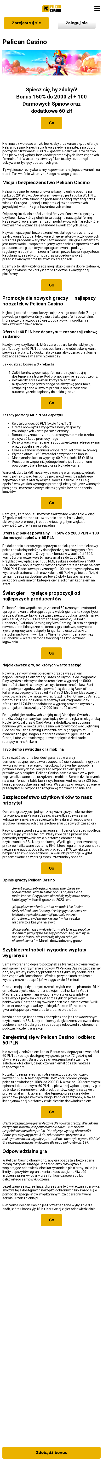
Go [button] (51, 123)
